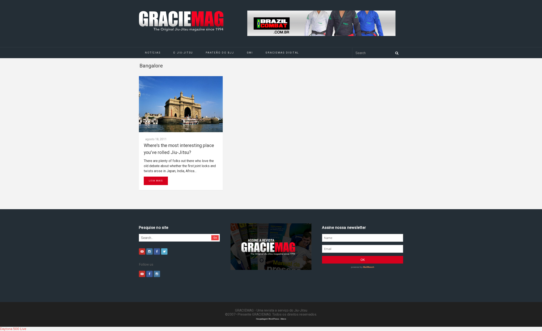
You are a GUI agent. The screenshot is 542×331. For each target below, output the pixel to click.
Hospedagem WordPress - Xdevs (271, 319)
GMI (250, 52)
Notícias (152, 52)
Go (215, 237)
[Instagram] (149, 251)
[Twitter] (164, 251)
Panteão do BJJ (220, 52)
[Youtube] (142, 251)
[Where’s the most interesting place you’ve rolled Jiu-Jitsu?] (181, 104)
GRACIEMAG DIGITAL (282, 52)
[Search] (396, 52)
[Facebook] (157, 251)
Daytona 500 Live (13, 329)
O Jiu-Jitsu (183, 52)
